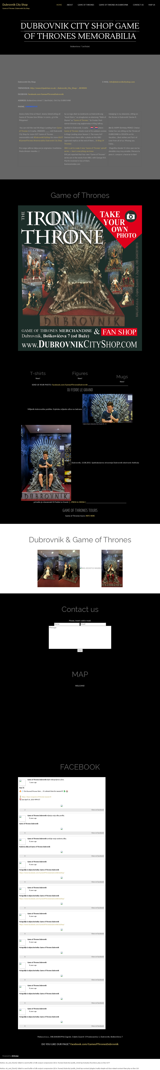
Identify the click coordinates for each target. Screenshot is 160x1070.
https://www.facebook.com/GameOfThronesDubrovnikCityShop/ (41, 873)
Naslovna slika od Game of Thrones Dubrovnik (34, 847)
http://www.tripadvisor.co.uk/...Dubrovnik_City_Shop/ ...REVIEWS (58, 88)
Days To (21, 788)
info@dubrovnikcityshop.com (122, 82)
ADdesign (15, 1056)
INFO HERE (90, 516)
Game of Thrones (81, 120)
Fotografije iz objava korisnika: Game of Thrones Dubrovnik (39, 870)
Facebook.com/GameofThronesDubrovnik (46, 94)
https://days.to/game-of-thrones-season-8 (36, 797)
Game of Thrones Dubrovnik (37, 780)
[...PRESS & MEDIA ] (77, 502)
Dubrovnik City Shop (54, 141)
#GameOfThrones (31, 791)
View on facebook (97, 810)
